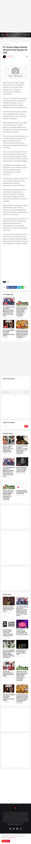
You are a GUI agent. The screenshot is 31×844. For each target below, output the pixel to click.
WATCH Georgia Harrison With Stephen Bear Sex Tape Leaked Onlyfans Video (8, 448)
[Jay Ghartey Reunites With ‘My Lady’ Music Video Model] (9, 665)
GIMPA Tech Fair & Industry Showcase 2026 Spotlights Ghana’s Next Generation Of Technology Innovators (21, 311)
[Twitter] (18, 287)
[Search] (29, 35)
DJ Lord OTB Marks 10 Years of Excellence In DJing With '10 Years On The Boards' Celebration (22, 449)
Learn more (11, 837)
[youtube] (17, 829)
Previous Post (6, 392)
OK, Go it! (6, 841)
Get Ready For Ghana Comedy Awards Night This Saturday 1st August (22, 632)
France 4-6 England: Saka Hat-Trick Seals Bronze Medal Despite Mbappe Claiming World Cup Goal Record (9, 653)
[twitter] (13, 829)
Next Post (26, 392)
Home (4, 44)
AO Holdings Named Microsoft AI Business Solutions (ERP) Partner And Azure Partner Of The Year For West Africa (9, 311)
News (8, 44)
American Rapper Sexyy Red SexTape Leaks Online (22, 492)
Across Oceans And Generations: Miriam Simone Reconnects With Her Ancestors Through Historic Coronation (22, 333)
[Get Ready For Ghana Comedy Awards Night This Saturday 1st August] (22, 624)
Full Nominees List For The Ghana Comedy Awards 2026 (21, 652)
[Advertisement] (15, 16)
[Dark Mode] (25, 35)
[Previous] (27, 39)
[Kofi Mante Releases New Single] (9, 689)
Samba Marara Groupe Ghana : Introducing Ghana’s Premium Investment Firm (8, 632)
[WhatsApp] (22, 287)
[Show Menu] (2, 35)
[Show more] (25, 287)
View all (26, 294)
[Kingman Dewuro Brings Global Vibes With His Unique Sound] (9, 601)
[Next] (29, 39)
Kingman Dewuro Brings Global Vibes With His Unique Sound (8, 609)
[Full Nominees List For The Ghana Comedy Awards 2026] (22, 644)
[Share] (27, 56)
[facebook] (10, 829)
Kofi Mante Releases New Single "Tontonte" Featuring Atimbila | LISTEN (9, 333)
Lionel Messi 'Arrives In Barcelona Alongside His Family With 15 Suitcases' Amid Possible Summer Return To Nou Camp (14, 38)
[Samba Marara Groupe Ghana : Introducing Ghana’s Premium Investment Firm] (9, 624)
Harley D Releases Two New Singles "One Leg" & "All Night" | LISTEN (21, 470)
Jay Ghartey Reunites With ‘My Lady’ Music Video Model (8, 674)
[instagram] (20, 829)
